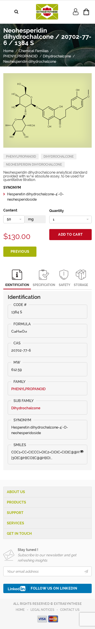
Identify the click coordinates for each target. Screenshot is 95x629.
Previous (20, 251)
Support (15, 513)
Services (15, 523)
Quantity (56, 211)
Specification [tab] (44, 285)
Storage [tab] (81, 285)
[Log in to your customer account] (75, 11)
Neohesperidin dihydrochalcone (34, 164)
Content (10, 210)
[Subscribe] (86, 571)
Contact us (70, 609)
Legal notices (42, 609)
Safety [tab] (64, 285)
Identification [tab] (17, 285)
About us (16, 492)
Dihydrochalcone (59, 156)
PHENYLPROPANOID (21, 156)
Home (20, 609)
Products (16, 502)
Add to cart (70, 234)
